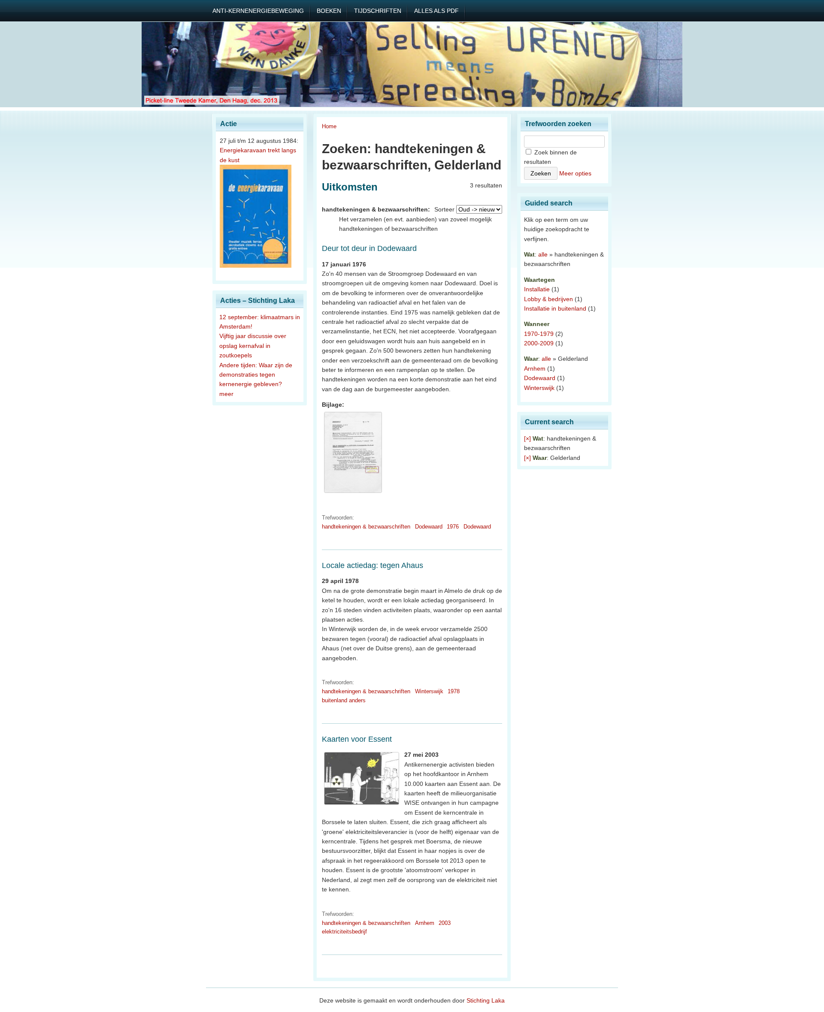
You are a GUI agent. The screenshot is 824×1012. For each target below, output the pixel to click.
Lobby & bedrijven (548, 299)
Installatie (537, 289)
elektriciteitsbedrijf (344, 931)
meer (226, 393)
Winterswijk (429, 691)
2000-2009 (539, 343)
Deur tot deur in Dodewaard (369, 248)
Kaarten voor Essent (357, 739)
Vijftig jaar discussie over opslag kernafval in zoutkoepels (252, 345)
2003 (445, 923)
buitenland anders (344, 700)
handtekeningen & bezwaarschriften (366, 526)
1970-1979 (539, 333)
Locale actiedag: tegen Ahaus (372, 565)
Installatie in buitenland (555, 308)
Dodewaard (428, 526)
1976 (453, 526)
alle (543, 254)
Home (329, 126)
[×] (527, 438)
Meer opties (575, 173)
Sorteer (444, 209)
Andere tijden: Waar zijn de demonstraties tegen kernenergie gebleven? (255, 375)
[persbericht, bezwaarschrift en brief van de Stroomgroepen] (353, 492)
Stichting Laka (486, 1000)
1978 (454, 691)
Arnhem (424, 923)
